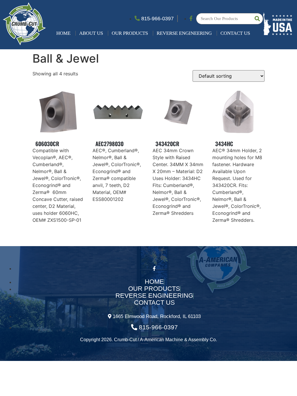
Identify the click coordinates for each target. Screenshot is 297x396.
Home (63, 33)
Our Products (130, 33)
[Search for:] (229, 18)
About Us (91, 33)
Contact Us (235, 33)
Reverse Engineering (184, 33)
